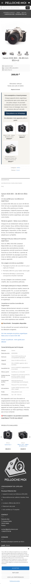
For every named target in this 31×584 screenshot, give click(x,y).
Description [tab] (5, 179)
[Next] (27, 35)
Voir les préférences (15, 577)
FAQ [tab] (2, 186)
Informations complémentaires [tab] (11, 183)
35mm (18, 12)
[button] (28, 549)
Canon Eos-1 (8, 444)
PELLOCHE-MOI (15, 3)
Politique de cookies (15, 581)
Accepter (15, 568)
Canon (18, 170)
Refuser (15, 572)
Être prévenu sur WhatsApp (15, 113)
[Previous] (3, 35)
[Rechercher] (28, 7)
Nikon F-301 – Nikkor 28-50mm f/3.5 (23, 445)
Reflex (24, 12)
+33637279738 (6, 531)
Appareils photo (9, 12)
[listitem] (7, 66)
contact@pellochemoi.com (9, 529)
